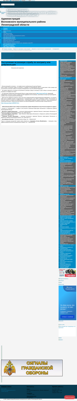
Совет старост (63, 236)
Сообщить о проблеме (67, 316)
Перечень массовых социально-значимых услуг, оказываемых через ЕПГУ (18, 42)
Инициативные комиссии (65, 240)
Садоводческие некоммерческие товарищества (67, 97)
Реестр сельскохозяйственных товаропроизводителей (67, 91)
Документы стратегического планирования (66, 100)
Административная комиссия (66, 230)
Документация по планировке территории (66, 199)
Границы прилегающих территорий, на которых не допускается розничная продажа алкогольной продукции (67, 113)
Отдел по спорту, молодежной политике (66, 219)
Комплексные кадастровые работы (68, 175)
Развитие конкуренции (65, 145)
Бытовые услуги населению (66, 126)
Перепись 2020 (63, 75)
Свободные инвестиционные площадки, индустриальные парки (67, 143)
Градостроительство (64, 194)
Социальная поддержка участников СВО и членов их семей (66, 183)
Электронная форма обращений (67, 69)
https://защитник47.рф (41, 93)
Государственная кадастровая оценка (67, 177)
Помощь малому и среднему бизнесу (66, 192)
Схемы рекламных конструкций (67, 212)
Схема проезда (4, 391)
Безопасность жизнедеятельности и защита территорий (67, 222)
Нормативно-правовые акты (7, 56)
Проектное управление (65, 146)
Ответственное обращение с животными (66, 262)
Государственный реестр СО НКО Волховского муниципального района (67, 155)
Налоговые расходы (64, 147)
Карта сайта (4, 389)
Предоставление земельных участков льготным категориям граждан (67, 173)
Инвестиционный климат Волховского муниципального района (66, 251)
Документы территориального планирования (67, 196)
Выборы (4, 58)
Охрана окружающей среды (66, 127)
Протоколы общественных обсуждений (66, 131)
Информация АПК (64, 88)
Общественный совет (65, 237)
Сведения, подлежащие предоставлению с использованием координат (66, 254)
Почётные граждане (64, 266)
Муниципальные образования (8, 55)
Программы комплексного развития (66, 208)
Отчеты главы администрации (67, 141)
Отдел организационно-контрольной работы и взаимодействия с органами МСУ (67, 233)
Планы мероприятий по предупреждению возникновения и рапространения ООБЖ (68, 94)
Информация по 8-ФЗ (6, 53)
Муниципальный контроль (66, 216)
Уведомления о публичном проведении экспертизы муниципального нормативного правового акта (67, 138)
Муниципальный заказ (65, 83)
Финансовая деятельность (66, 76)
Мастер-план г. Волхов (65, 211)
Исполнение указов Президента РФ (67, 73)
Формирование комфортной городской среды (66, 247)
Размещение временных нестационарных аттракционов (67, 214)
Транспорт (62, 260)
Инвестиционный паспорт (66, 101)
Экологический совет (64, 129)
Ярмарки (62, 124)
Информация (63, 123)
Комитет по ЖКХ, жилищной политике (66, 159)
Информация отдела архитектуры (67, 187)
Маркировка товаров (64, 122)
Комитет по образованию (65, 217)
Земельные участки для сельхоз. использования (67, 169)
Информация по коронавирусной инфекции (67, 149)
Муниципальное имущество (66, 163)
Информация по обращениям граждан (66, 71)
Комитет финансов (64, 157)
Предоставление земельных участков (66, 167)
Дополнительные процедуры (66, 210)
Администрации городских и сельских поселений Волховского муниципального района (67, 67)
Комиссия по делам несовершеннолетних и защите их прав (67, 228)
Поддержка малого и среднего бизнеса (67, 85)
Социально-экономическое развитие (66, 82)
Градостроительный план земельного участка (65, 202)
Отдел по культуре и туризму (66, 220)
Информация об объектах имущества (66, 165)
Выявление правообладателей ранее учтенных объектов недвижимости (67, 180)
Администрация (63, 61)
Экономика (62, 80)
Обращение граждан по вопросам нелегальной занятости (67, 151)
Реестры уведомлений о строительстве (65, 190)
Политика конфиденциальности (8, 390)
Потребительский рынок (65, 103)
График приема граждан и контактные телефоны (66, 62)
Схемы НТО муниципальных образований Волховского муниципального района (66, 108)
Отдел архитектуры (64, 186)
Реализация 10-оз (64, 243)
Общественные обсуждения (66, 133)
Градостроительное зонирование (67, 198)
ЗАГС (61, 225)
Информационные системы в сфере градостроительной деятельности (66, 205)
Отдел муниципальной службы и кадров (67, 245)
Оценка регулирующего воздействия (65, 135)
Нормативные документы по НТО (67, 110)
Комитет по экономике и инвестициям (65, 78)
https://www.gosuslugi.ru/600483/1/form (10, 103)
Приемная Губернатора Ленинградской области (65, 264)
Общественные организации (66, 238)
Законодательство (64, 89)
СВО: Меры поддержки (9, 46)
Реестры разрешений (65, 188)
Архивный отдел (63, 224)
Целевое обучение (64, 267)
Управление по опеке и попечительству (65, 257)
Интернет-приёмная (5, 57)
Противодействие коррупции (7, 54)
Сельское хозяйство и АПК (66, 87)
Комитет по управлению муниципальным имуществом (66, 161)
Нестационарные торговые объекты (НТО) (66, 105)
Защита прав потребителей (66, 235)
